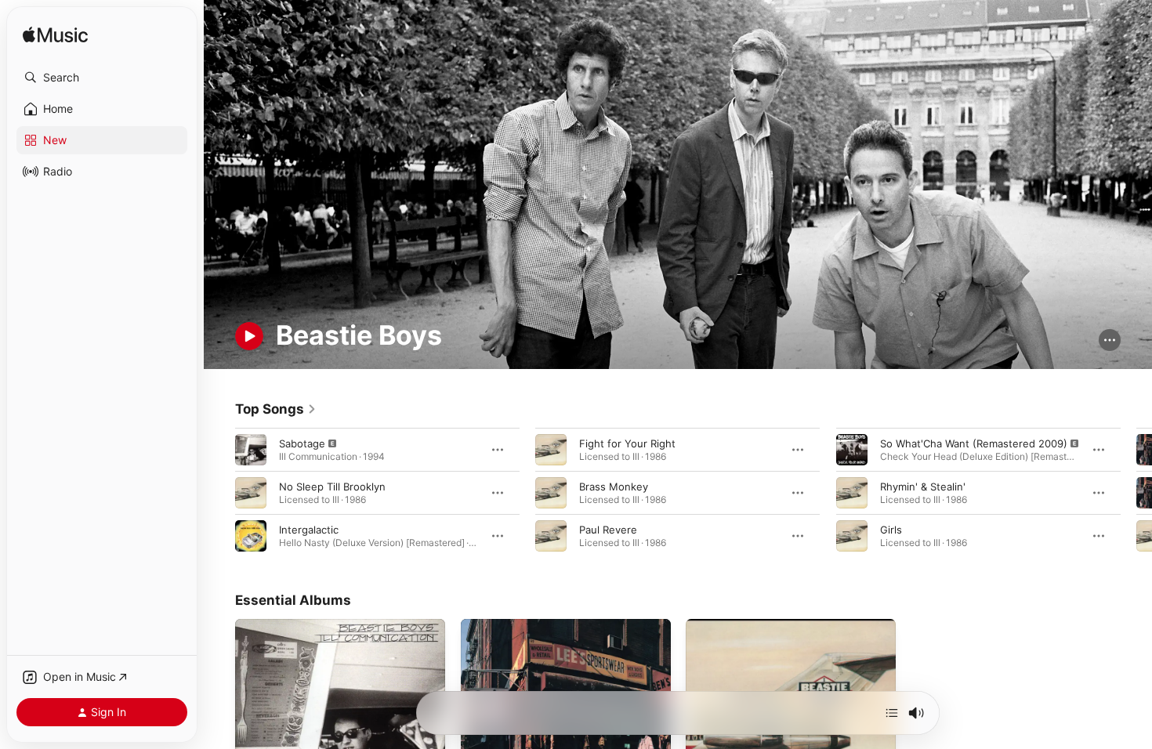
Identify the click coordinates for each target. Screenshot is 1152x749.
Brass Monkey (613, 485)
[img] (55, 36)
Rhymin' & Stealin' (922, 485)
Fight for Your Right (627, 442)
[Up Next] (891, 713)
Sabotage (302, 442)
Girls (891, 529)
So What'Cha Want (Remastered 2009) (973, 442)
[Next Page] (1136, 492)
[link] (276, 409)
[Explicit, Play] (250, 449)
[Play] (249, 336)
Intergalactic (309, 529)
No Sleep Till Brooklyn (332, 485)
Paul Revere (608, 529)
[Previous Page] (219, 492)
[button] (102, 77)
